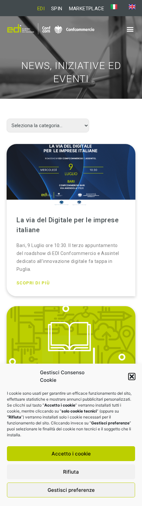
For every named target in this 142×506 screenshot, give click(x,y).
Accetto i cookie (71, 454)
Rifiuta (71, 472)
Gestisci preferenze (71, 490)
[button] (131, 376)
